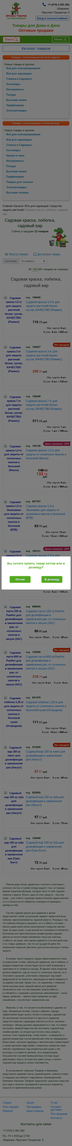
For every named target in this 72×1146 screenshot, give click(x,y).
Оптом (20, 579)
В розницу (52, 579)
